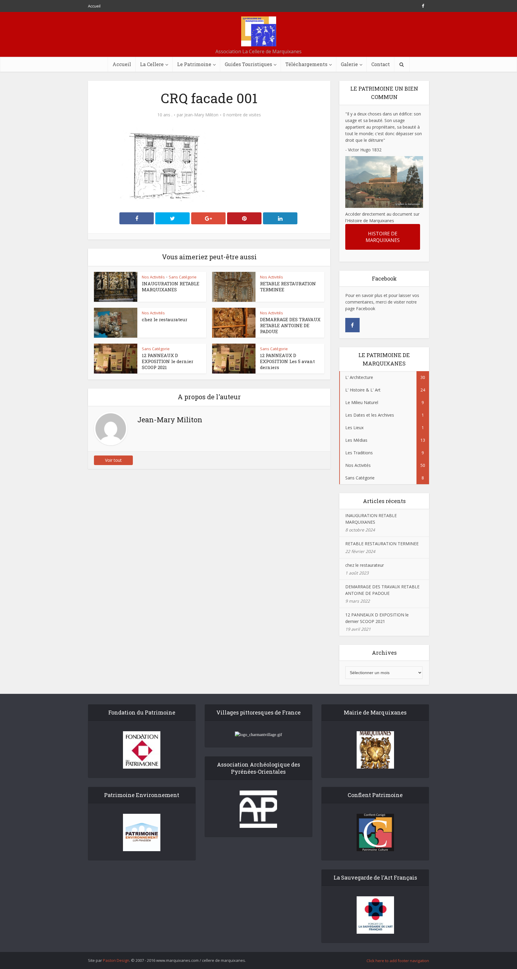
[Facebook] (352, 325)
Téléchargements (306, 64)
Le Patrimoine (194, 64)
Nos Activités (153, 277)
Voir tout (113, 460)
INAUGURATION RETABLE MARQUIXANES (170, 286)
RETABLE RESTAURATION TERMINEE (382, 543)
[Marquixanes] (258, 31)
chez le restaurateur (164, 319)
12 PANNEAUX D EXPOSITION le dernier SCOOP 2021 (167, 361)
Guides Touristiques (248, 64)
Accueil (94, 6)
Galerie (349, 64)
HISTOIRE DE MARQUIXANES (383, 236)
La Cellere (152, 64)
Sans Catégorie (183, 277)
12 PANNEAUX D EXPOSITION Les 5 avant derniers (287, 361)
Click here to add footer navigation (398, 960)
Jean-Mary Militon (201, 115)
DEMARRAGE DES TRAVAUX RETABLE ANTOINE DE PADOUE (290, 325)
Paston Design (116, 960)
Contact (380, 64)
